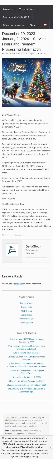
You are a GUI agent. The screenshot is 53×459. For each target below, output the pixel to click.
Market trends (26, 315)
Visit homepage (26, 9)
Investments (26, 307)
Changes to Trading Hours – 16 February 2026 (26, 385)
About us (34, 25)
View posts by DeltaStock (31, 251)
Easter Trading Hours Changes (26, 353)
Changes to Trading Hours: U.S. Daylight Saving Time (26, 371)
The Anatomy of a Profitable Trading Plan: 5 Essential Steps (26, 390)
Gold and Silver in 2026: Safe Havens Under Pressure (26, 358)
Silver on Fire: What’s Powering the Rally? (26, 381)
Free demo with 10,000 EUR (16, 17)
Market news (26, 311)
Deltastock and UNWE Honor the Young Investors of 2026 (26, 340)
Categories (8, 9)
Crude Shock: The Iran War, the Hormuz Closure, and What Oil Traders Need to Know (26, 365)
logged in (18, 283)
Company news (26, 303)
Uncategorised (17, 235)
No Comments (39, 53)
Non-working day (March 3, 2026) (27, 377)
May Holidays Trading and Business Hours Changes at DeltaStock (26, 347)
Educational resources (13, 25)
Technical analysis (26, 319)
